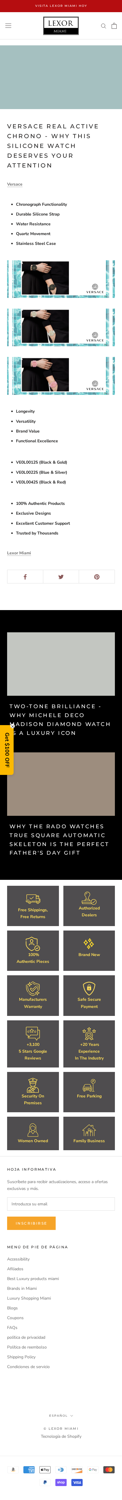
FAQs (12, 1327)
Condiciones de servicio (28, 1367)
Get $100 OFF (7, 750)
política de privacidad (26, 1337)
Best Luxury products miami (33, 1279)
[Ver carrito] (114, 26)
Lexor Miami (19, 553)
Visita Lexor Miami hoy (61, 6)
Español (58, 1416)
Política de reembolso (27, 1347)
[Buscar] (103, 25)
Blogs (12, 1308)
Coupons (15, 1318)
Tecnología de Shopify (61, 1436)
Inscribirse (31, 1223)
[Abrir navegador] (8, 25)
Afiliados (15, 1269)
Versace (15, 184)
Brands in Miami (22, 1288)
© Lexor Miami (61, 1428)
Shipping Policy (21, 1357)
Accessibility (18, 1259)
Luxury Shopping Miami (29, 1298)
